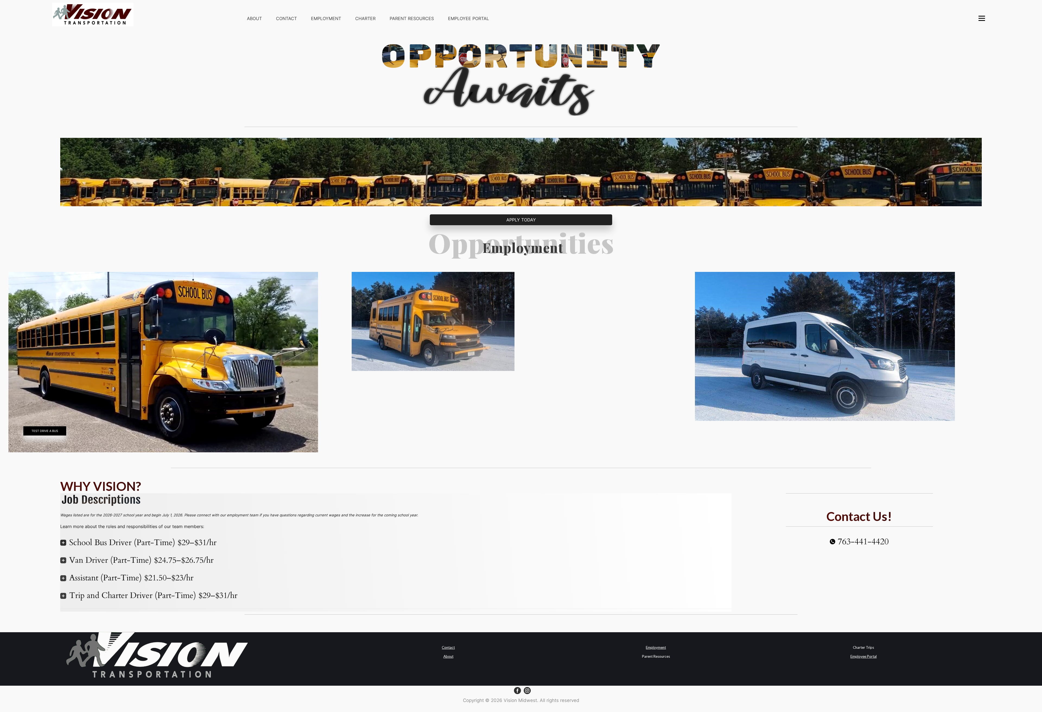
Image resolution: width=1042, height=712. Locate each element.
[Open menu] (982, 18)
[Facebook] (517, 690)
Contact (286, 18)
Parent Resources (412, 18)
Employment (326, 18)
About (254, 18)
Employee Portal (468, 18)
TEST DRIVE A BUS (44, 431)
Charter (365, 18)
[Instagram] (527, 690)
